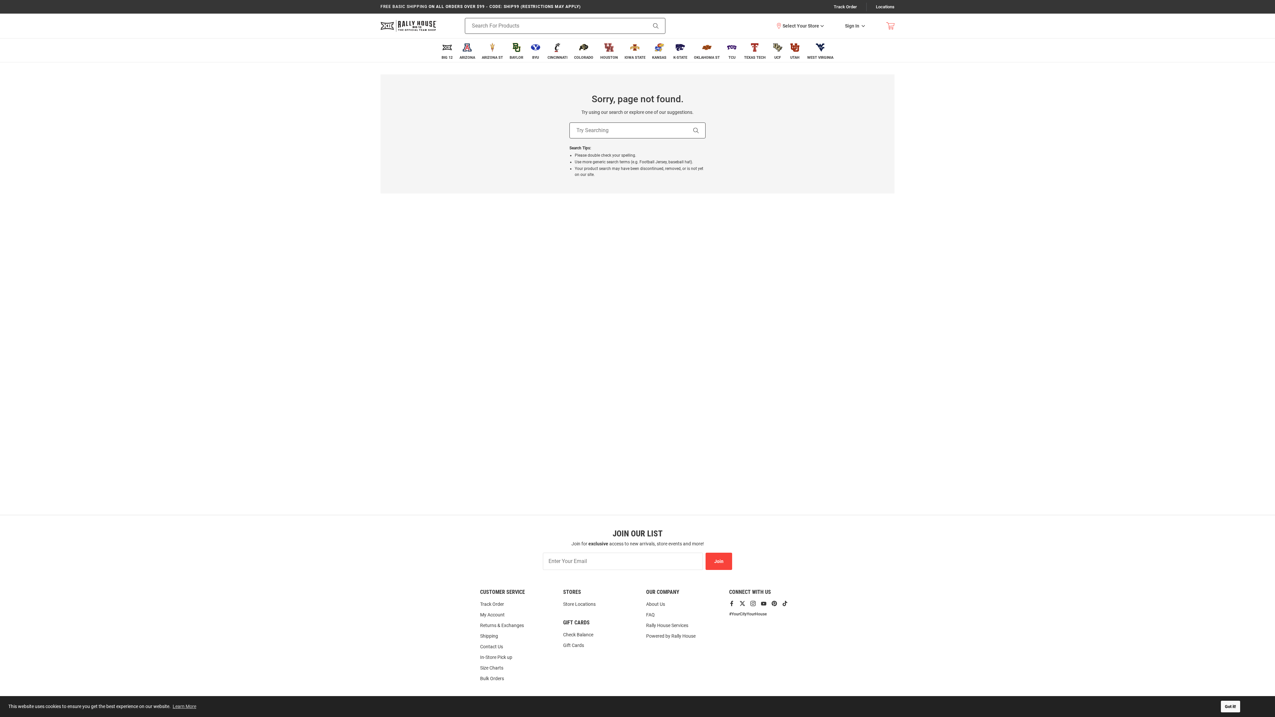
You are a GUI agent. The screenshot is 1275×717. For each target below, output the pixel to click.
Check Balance (578, 634)
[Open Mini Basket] (890, 26)
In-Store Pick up (496, 657)
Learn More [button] (184, 706)
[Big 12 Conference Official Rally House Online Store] (409, 26)
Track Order (845, 6)
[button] (800, 26)
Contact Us (491, 646)
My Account (492, 614)
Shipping (489, 636)
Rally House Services (667, 625)
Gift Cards (573, 645)
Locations (885, 6)
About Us (655, 604)
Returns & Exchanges (502, 625)
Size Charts (491, 668)
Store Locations (579, 604)
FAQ (650, 614)
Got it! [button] (1230, 706)
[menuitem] (447, 50)
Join (718, 561)
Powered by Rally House (671, 636)
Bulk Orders (492, 678)
